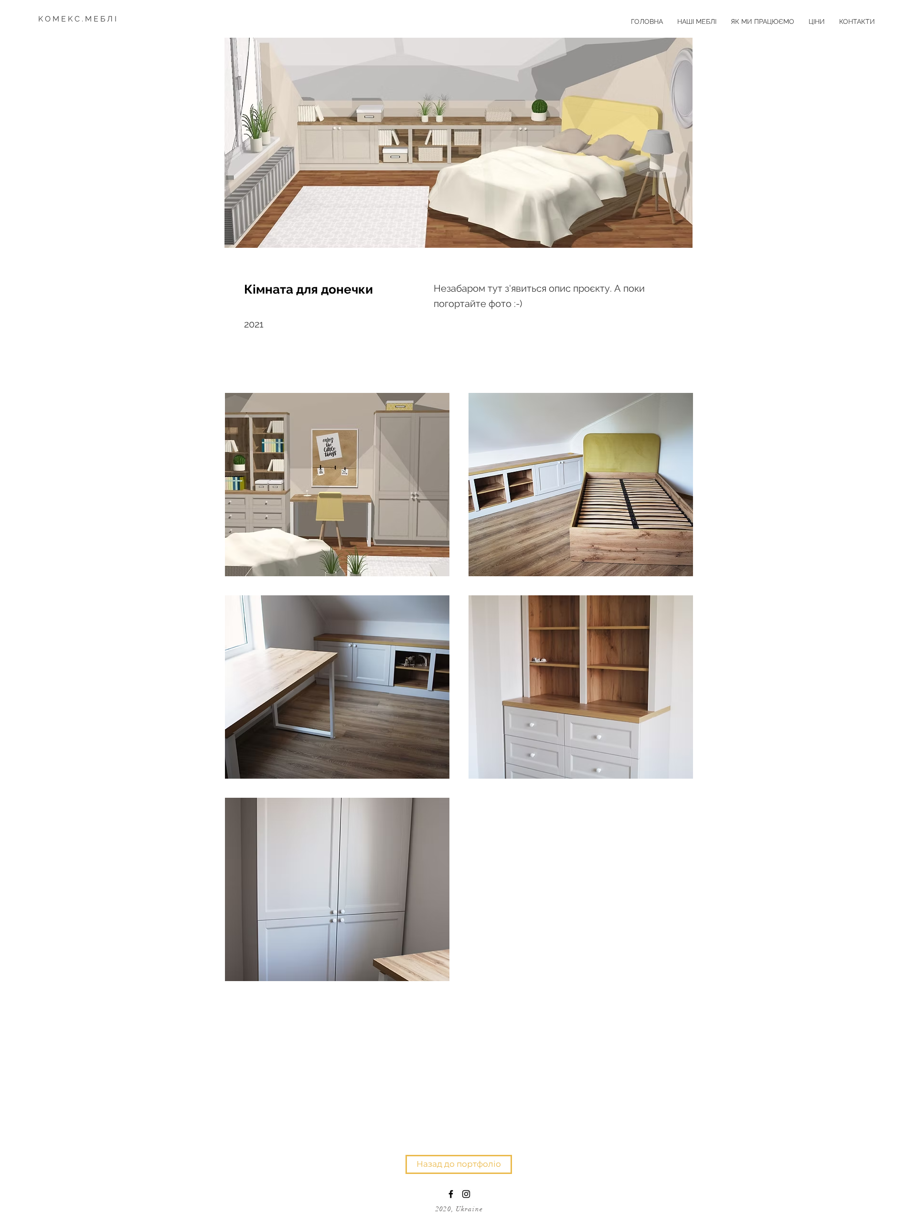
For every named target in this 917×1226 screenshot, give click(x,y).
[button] (337, 484)
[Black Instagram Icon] (466, 1194)
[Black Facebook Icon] (451, 1194)
